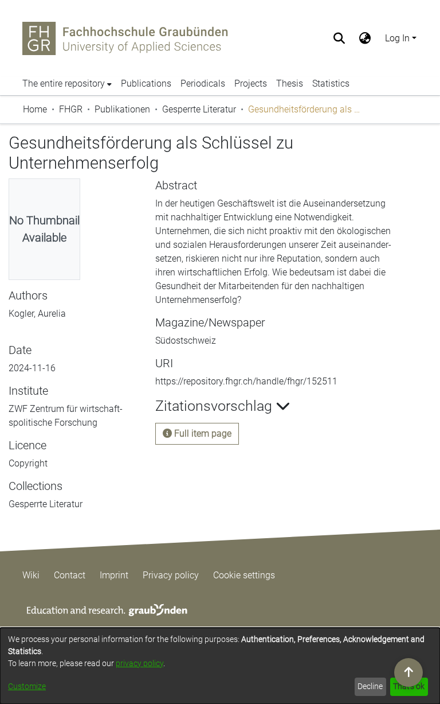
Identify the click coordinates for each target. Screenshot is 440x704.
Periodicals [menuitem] (202, 83)
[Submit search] (339, 38)
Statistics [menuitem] (330, 83)
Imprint (114, 575)
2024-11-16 (32, 368)
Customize (27, 686)
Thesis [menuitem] (289, 83)
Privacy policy (171, 575)
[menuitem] (365, 38)
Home (35, 109)
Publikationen (122, 109)
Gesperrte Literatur (199, 109)
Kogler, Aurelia (37, 313)
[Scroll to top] (408, 672)
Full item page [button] (201, 433)
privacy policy (139, 663)
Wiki (31, 575)
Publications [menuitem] (146, 83)
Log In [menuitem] (397, 38)
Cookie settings (244, 575)
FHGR (70, 109)
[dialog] (220, 666)
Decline (370, 686)
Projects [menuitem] (250, 83)
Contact (69, 575)
